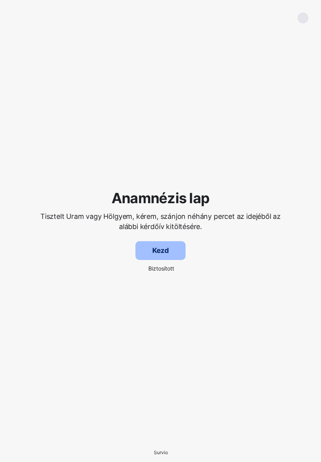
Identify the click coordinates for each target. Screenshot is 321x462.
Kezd (160, 250)
